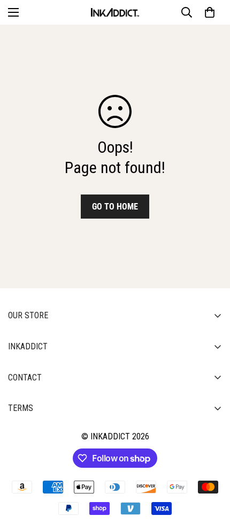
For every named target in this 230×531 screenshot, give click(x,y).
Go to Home (115, 206)
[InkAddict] (115, 12)
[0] (209, 12)
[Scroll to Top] (210, 474)
